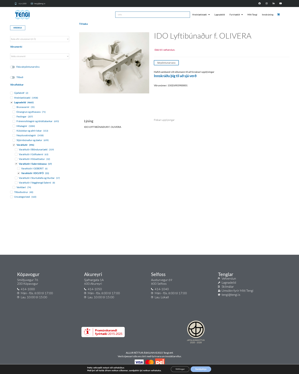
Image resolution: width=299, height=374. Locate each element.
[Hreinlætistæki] (11, 97)
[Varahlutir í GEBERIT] (18, 168)
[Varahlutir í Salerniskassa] (16, 163)
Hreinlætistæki (199, 14)
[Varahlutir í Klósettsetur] (16, 159)
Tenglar (225, 274)
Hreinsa (17, 28)
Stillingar (180, 369)
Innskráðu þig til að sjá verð (175, 76)
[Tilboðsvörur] (11, 192)
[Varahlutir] (13, 145)
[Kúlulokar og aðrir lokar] (13, 130)
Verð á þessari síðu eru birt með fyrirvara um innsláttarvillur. (149, 356)
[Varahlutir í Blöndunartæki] (16, 149)
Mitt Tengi (252, 14)
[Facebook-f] (259, 3)
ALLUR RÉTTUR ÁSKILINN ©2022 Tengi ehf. (149, 352)
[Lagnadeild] (11, 102)
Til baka (83, 23)
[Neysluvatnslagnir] (13, 135)
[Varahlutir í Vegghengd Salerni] (16, 182)
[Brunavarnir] (13, 107)
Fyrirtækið (235, 14)
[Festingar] (13, 116)
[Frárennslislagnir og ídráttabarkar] (13, 121)
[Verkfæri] (13, 187)
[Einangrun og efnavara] (13, 111)
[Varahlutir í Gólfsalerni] (16, 154)
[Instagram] (266, 3)
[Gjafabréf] (11, 93)
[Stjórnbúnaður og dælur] (13, 140)
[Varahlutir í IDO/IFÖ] (18, 173)
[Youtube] (280, 3)
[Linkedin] (273, 3)
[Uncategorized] (11, 196)
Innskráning (267, 14)
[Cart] (278, 14)
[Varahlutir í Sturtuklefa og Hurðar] (16, 178)
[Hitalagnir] (13, 126)
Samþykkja (200, 369)
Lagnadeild (219, 14)
